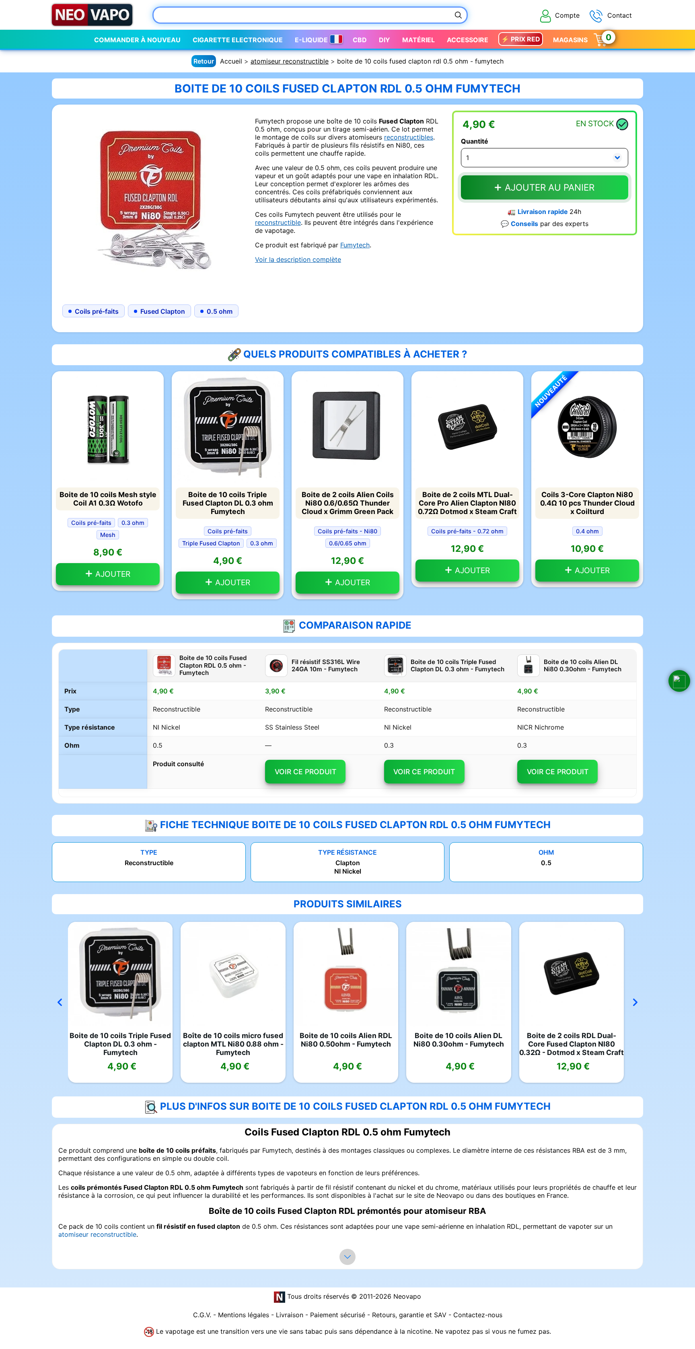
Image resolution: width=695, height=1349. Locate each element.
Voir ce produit (305, 771)
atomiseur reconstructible (290, 61)
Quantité (474, 141)
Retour (203, 61)
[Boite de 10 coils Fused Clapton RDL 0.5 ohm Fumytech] (150, 202)
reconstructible (278, 222)
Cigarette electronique (238, 40)
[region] (347, 723)
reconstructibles (408, 137)
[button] (679, 681)
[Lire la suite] (347, 1257)
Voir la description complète (298, 259)
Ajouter (111, 574)
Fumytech (355, 245)
